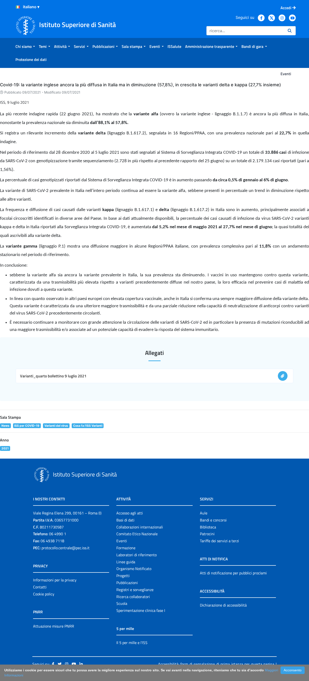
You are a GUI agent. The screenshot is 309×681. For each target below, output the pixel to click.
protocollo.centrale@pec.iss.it (66, 548)
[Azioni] (17, 7)
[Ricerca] (290, 31)
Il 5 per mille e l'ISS (131, 642)
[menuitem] (25, 46)
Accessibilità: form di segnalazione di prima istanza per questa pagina (216, 664)
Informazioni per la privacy (55, 580)
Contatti (40, 587)
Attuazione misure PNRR (53, 626)
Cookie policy (43, 594)
